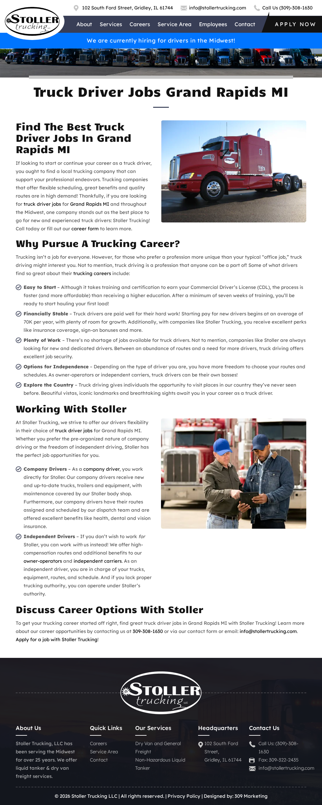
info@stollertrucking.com (217, 8)
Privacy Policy (184, 796)
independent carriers (98, 561)
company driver (101, 469)
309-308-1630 (148, 631)
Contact (245, 24)
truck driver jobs (42, 204)
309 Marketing (251, 796)
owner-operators (43, 561)
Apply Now (295, 24)
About (84, 24)
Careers (140, 24)
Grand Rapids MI (89, 204)
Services (111, 24)
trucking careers (92, 273)
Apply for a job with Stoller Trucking (56, 639)
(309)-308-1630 (296, 8)
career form (85, 229)
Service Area (175, 24)
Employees (213, 24)
